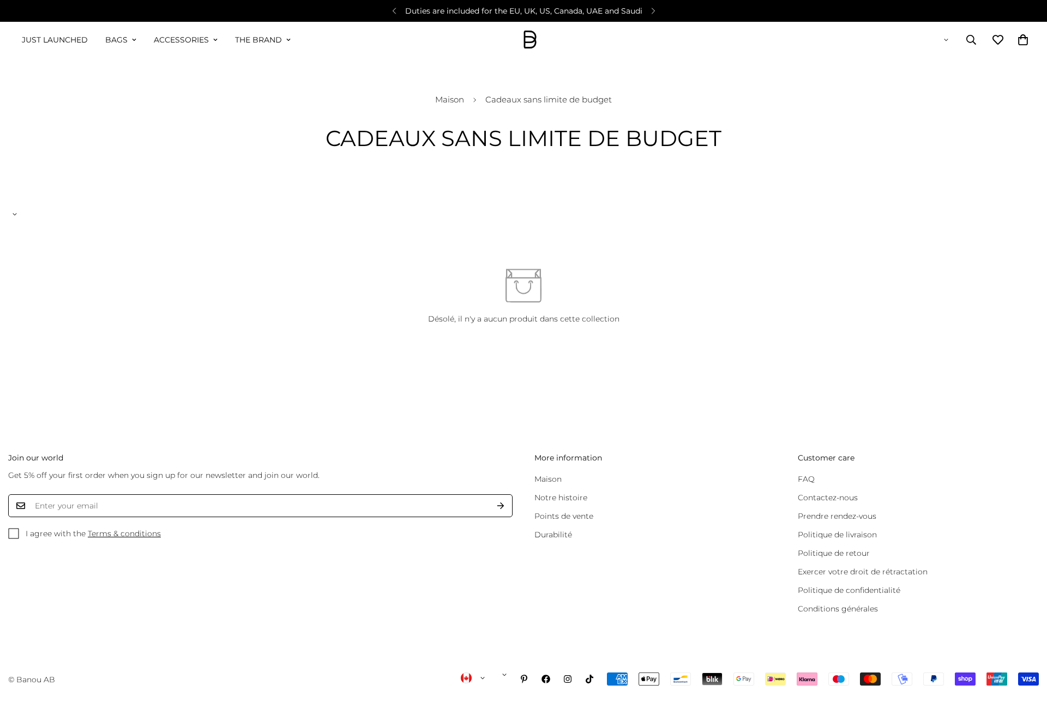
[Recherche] (971, 40)
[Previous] (394, 11)
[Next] (653, 11)
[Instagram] (567, 679)
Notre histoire (560, 497)
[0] (1023, 39)
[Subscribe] (501, 505)
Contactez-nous (828, 497)
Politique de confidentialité (849, 590)
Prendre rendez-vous (837, 516)
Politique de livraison (837, 535)
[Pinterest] (524, 679)
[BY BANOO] (530, 40)
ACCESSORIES (181, 40)
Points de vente (563, 516)
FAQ (806, 479)
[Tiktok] (589, 679)
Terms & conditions (124, 533)
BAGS (116, 40)
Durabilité (553, 535)
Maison (449, 99)
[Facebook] (545, 679)
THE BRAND (258, 40)
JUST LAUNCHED (55, 40)
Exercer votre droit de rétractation (863, 572)
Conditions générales (838, 609)
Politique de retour (834, 553)
